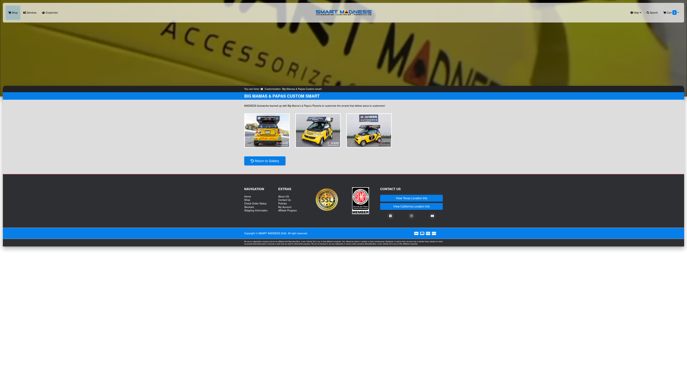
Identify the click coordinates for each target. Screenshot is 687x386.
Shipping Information (256, 210)
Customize (51, 12)
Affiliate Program (287, 210)
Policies (282, 203)
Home (247, 196)
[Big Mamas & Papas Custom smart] (267, 130)
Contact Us (284, 200)
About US (283, 196)
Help (636, 12)
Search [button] (653, 12)
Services (31, 12)
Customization (273, 89)
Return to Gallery (266, 161)
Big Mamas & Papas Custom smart (302, 89)
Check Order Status (255, 203)
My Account (284, 207)
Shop (14, 12)
